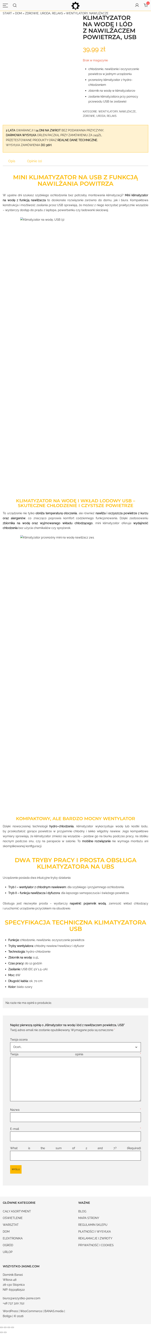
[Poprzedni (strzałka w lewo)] (1, 1332)
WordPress (10, 1311)
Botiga (7, 1316)
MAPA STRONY (88, 1218)
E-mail (75, 1129)
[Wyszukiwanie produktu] (15, 5)
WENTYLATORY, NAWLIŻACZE (87, 13)
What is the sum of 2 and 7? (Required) (75, 1148)
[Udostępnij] (8, 1327)
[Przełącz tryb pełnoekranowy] (5, 1327)
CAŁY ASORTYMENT (17, 1211)
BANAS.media (54, 1311)
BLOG (82, 1211)
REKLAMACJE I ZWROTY (95, 1238)
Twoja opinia (75, 1054)
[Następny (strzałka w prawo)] (5, 1332)
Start (7, 13)
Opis (11, 161)
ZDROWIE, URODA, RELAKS (44, 13)
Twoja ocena (19, 1039)
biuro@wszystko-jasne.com (21, 1298)
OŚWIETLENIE (13, 1218)
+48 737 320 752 (13, 1303)
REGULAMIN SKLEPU (92, 1225)
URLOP (8, 1252)
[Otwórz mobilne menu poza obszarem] (5, 5)
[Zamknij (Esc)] (12, 1327)
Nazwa (75, 1110)
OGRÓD (8, 1245)
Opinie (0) (34, 161)
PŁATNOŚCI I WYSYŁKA (94, 1231)
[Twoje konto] (137, 5)
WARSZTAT (11, 1225)
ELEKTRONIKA (13, 1238)
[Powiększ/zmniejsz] (1, 1327)
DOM (18, 13)
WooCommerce (31, 1311)
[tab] (12, 161)
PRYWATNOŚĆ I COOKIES (96, 1245)
